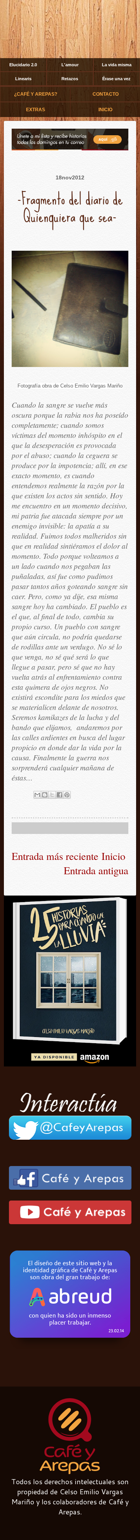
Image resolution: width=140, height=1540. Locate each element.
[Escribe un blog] (45, 795)
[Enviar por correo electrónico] (37, 795)
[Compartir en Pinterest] (67, 795)
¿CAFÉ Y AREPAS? (35, 94)
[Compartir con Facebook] (59, 795)
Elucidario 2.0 (23, 64)
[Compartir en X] (52, 795)
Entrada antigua (96, 870)
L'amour (70, 64)
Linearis (23, 78)
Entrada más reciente (55, 856)
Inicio (113, 856)
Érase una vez (116, 78)
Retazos (69, 78)
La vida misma (116, 64)
